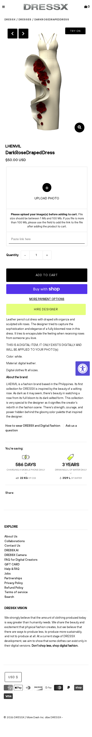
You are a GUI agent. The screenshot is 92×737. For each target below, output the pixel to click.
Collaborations (14, 541)
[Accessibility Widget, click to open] (82, 368)
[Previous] (12, 33)
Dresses (25, 19)
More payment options (46, 299)
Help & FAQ (11, 569)
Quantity (12, 255)
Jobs (7, 573)
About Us (10, 536)
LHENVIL (13, 146)
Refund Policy (13, 587)
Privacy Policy (13, 583)
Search (9, 597)
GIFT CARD (12, 564)
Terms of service (16, 592)
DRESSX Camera (15, 555)
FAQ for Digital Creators (21, 559)
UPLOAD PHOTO (47, 206)
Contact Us (12, 545)
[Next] (23, 33)
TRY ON (75, 31)
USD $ (13, 677)
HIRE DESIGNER (46, 309)
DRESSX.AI (11, 550)
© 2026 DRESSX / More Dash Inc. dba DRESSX (32, 717)
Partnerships (13, 578)
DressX (10, 19)
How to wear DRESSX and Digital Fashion (33, 425)
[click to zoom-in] (79, 127)
